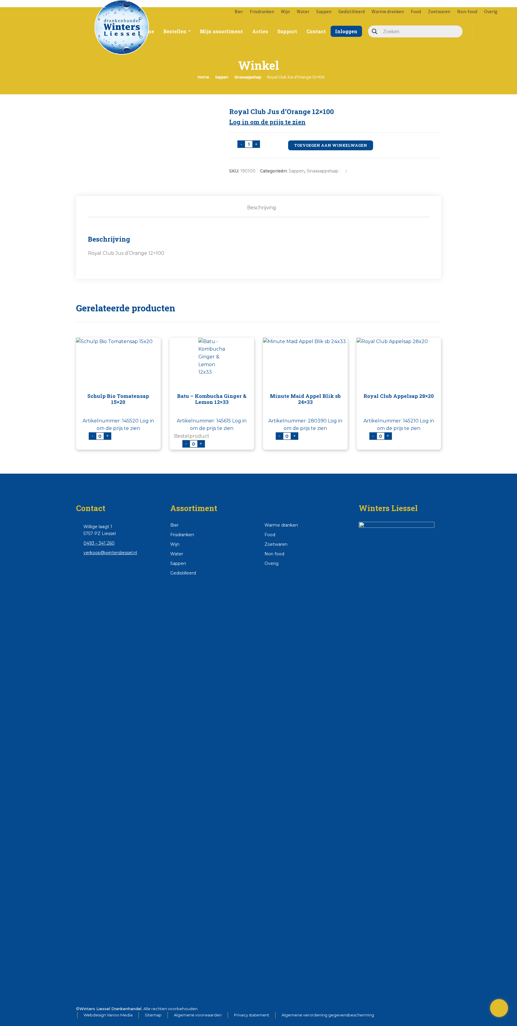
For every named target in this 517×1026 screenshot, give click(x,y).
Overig (491, 11)
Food (416, 11)
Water (303, 11)
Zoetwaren (439, 11)
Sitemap (153, 1015)
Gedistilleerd (351, 11)
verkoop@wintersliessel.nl (110, 552)
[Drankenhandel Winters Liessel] (55, 21)
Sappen (324, 11)
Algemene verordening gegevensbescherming (328, 1015)
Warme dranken (388, 11)
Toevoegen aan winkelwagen (330, 145)
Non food (274, 554)
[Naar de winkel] (499, 1008)
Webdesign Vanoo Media (108, 1015)
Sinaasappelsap (247, 77)
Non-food (467, 11)
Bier (239, 11)
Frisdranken (262, 11)
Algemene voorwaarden (198, 1015)
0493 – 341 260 (99, 543)
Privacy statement (251, 1015)
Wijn (285, 11)
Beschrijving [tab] (261, 207)
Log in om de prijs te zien (267, 122)
